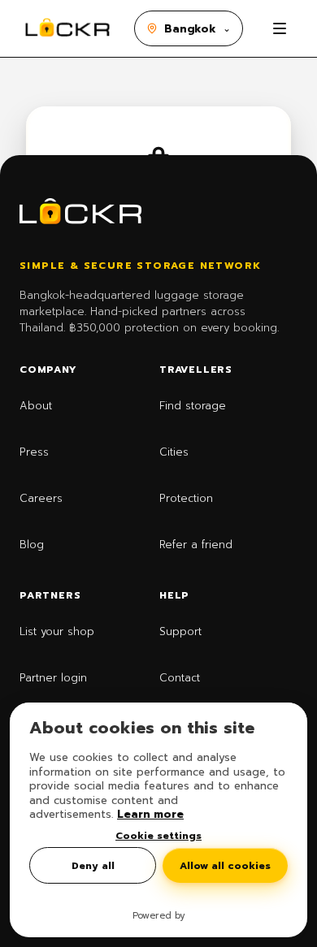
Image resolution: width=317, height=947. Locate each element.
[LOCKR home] (67, 28)
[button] (188, 28)
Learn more (150, 814)
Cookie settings (158, 835)
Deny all (93, 865)
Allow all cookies (225, 865)
